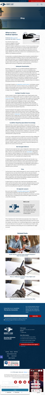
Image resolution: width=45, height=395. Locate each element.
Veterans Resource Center (12, 353)
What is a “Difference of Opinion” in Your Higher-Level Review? (22, 277)
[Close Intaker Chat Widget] (41, 370)
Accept (15, 390)
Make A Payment (11, 358)
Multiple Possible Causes (22, 93)
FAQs (8, 355)
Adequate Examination (22, 66)
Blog (23, 18)
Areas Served (13, 355)
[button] (1, 357)
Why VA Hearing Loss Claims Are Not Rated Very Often (22, 299)
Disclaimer (16, 351)
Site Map (7, 351)
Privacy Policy (17, 392)
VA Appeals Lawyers (22, 189)
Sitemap (25, 372)
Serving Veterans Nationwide (9, 338)
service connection (9, 98)
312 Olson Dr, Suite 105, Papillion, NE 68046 (28, 340)
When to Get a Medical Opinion (11, 33)
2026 (12, 372)
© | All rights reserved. (22, 372)
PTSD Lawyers (23, 328)
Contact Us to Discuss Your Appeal (29, 344)
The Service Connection (11, 310)
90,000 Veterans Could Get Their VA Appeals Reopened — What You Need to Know (22, 255)
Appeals (18, 39)
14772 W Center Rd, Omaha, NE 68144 (27, 342)
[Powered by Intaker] (38, 392)
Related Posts (22, 233)
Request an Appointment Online (37, 1)
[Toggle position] (39, 370)
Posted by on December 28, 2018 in (13, 38)
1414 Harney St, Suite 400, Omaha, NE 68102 (28, 336)
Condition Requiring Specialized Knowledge (22, 122)
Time (22, 169)
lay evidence (29, 151)
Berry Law (26, 201)
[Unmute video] (31, 370)
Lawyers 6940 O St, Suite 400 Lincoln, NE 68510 (27, 329)
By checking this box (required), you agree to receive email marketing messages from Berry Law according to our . (16, 320)
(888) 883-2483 (23, 1)
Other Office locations (24, 335)
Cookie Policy (9, 392)
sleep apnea (17, 114)
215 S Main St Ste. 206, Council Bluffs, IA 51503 (28, 338)
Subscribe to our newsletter (11, 308)
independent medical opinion (23, 84)
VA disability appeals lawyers (23, 191)
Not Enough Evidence (22, 146)
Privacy (11, 351)
